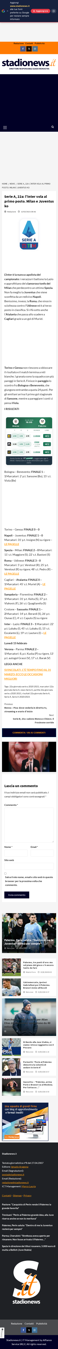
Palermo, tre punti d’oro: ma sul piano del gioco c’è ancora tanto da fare (38, 965)
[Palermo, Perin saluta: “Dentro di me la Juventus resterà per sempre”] (29, 933)
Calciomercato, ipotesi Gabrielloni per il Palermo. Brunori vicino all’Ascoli (36, 985)
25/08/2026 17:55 (24, 948)
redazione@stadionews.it (15, 1182)
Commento (11, 804)
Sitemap (17, 1195)
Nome (8, 846)
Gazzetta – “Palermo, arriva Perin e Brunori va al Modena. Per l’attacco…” (38, 1085)
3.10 (21, 436)
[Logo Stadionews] (27, 1282)
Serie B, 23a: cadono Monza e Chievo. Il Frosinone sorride (33, 719)
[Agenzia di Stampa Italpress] (25, 1121)
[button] (8, 127)
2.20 (28, 444)
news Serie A (27, 690)
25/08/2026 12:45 (24, 1031)
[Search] (53, 127)
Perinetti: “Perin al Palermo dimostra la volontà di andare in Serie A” (37, 1065)
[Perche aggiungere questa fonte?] (53, 11)
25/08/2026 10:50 (43, 1092)
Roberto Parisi (31, 972)
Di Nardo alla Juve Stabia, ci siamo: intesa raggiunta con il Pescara (38, 1045)
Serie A (7, 696)
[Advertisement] (29, 99)
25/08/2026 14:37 (43, 992)
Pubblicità (40, 43)
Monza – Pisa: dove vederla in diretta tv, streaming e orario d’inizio (25, 708)
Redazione (19, 43)
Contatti (29, 43)
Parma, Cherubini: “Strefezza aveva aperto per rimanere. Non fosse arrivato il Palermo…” (26, 1237)
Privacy (27, 1195)
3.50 (15, 436)
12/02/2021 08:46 (28, 211)
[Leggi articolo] (11, 967)
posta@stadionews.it (13, 1174)
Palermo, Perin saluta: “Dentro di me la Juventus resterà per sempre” (28, 941)
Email (34, 846)
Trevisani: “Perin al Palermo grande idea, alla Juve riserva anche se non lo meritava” (28, 1216)
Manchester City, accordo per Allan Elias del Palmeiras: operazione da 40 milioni (27, 1023)
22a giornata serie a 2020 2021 (24, 686)
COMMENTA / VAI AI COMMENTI (29, 732)
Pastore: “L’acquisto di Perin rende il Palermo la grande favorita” (26, 1206)
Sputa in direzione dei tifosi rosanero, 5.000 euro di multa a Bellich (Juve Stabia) (28, 1248)
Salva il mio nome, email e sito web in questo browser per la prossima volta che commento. (29, 881)
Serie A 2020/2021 (21, 696)
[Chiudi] (7, 11)
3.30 (15, 444)
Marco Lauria (29, 1186)
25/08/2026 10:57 (43, 1072)
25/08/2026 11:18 (43, 1052)
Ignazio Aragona (19, 1166)
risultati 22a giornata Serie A (36, 693)
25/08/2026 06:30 (46, 972)
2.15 (27, 436)
